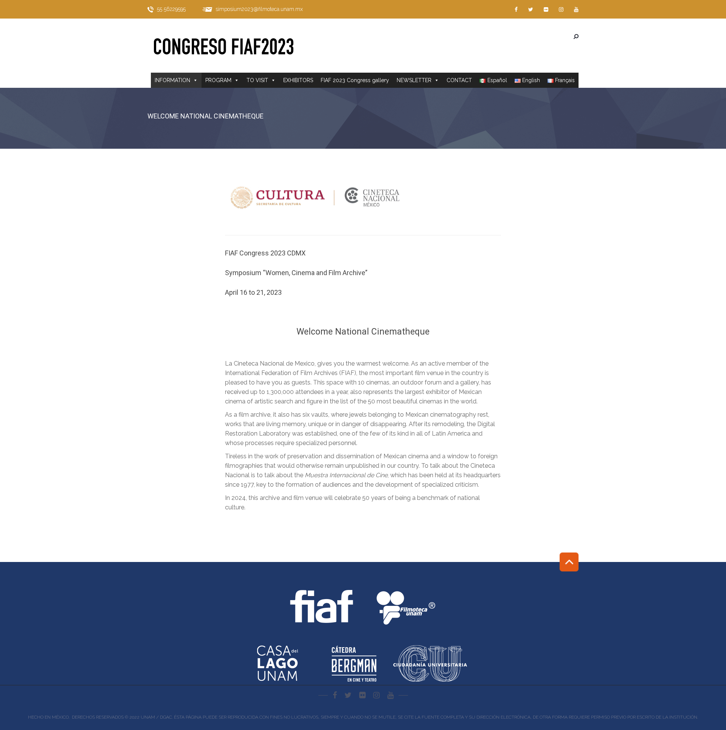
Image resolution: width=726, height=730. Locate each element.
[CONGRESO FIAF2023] (230, 46)
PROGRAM (218, 80)
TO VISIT (257, 80)
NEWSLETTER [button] (414, 80)
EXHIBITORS (298, 80)
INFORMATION (172, 80)
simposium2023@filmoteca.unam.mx (259, 9)
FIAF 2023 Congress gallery (355, 80)
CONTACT (459, 80)
